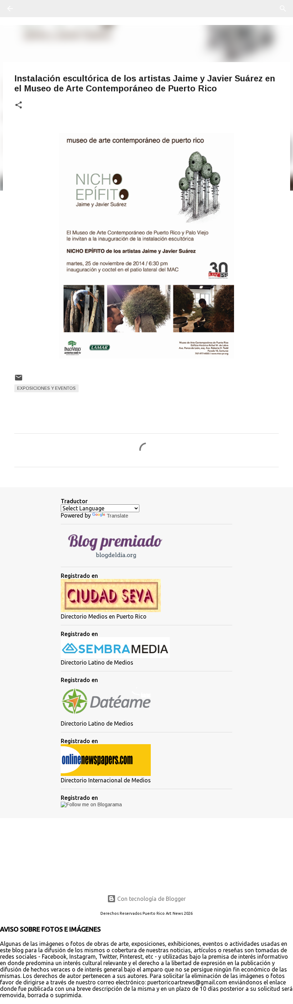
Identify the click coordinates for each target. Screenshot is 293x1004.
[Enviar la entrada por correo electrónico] (18, 380)
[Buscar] (30, 8)
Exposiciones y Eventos (46, 388)
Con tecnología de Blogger (151, 898)
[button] (18, 105)
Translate (117, 516)
